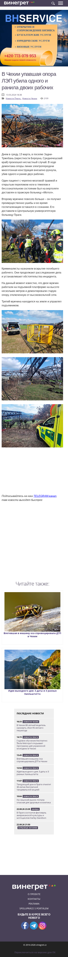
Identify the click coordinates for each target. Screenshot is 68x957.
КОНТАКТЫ (34, 898)
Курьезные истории (27, 828)
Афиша (35, 809)
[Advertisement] (34, 542)
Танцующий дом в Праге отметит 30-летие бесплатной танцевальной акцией (34, 787)
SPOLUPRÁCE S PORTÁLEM (34, 908)
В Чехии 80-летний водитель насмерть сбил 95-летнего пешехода (31, 728)
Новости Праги (30, 737)
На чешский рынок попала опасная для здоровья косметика (34, 801)
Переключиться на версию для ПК (34, 952)
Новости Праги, (13, 98)
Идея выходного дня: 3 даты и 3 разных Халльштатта (32, 692)
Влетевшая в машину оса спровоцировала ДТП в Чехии (32, 635)
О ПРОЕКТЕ (34, 894)
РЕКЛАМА (34, 903)
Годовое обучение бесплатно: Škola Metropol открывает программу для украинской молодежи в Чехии (32, 744)
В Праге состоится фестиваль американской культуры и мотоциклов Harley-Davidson (31, 815)
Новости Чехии (29, 98)
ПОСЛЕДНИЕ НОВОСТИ (30, 713)
